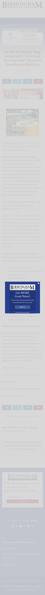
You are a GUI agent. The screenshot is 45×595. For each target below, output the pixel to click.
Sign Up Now (22, 307)
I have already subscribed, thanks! (22, 312)
